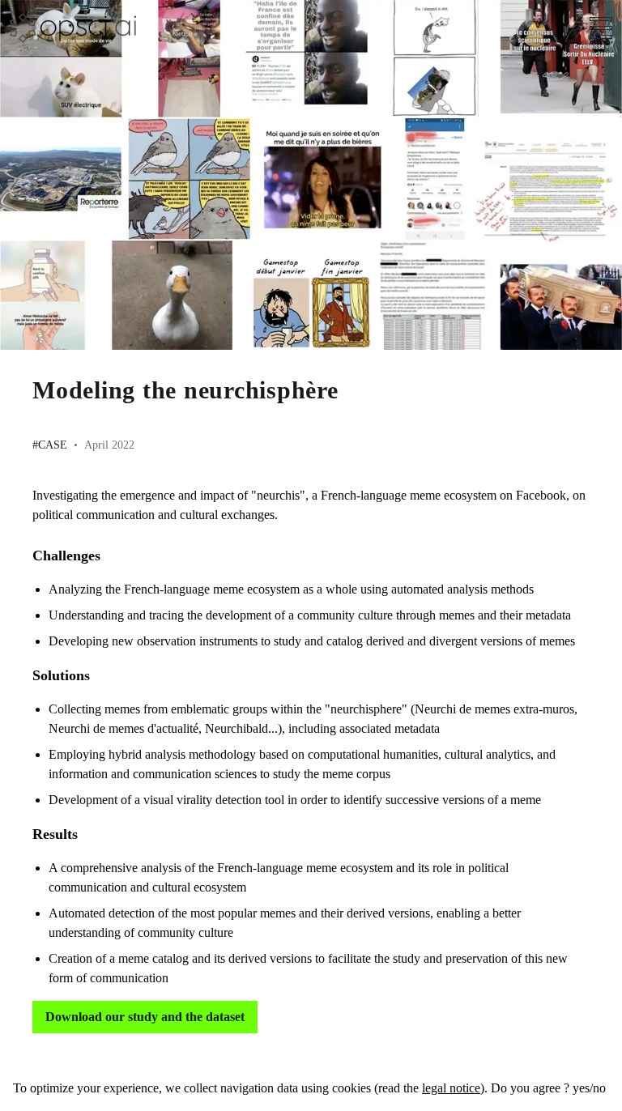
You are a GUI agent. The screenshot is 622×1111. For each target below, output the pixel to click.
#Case (49, 445)
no (599, 1088)
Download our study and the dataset (145, 1017)
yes (581, 1088)
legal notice (451, 1088)
